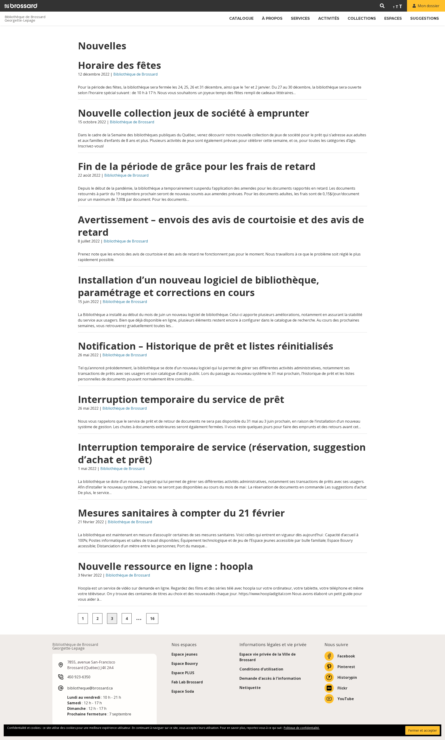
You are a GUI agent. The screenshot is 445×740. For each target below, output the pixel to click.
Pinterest (346, 666)
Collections (362, 18)
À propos (272, 18)
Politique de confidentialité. (302, 728)
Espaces (393, 18)
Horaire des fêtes (119, 65)
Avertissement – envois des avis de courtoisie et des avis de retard (221, 226)
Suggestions (424, 18)
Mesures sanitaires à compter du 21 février (181, 512)
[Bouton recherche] (382, 6)
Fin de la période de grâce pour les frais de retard (197, 166)
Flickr (342, 688)
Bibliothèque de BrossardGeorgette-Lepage (25, 18)
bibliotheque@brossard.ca (90, 688)
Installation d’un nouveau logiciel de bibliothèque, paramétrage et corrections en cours (198, 286)
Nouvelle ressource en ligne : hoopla (165, 566)
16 (152, 618)
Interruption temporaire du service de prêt (181, 399)
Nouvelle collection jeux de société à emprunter (193, 112)
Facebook (346, 656)
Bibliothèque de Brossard (135, 74)
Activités (328, 18)
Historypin (347, 677)
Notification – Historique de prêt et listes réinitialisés (205, 345)
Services (300, 18)
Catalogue (241, 18)
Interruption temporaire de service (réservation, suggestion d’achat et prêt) (222, 453)
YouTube (345, 698)
